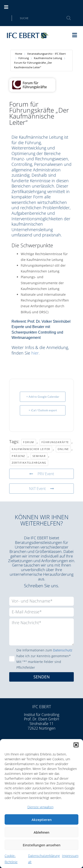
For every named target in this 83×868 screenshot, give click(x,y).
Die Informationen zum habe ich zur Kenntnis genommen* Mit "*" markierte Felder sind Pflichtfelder (44, 659)
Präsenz (18, 456)
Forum (28, 442)
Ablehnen (41, 832)
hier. (36, 353)
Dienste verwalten (40, 807)
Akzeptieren (42, 819)
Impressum (70, 855)
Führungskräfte (55, 442)
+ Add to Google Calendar (42, 397)
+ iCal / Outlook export (43, 410)
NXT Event (37, 488)
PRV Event (46, 473)
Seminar (39, 456)
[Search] (66, 18)
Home (18, 53)
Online (63, 449)
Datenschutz (62, 650)
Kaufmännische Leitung (48, 58)
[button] (76, 745)
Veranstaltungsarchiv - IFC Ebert (46, 53)
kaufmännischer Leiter (31, 449)
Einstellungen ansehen (41, 845)
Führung (23, 58)
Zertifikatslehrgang (29, 462)
